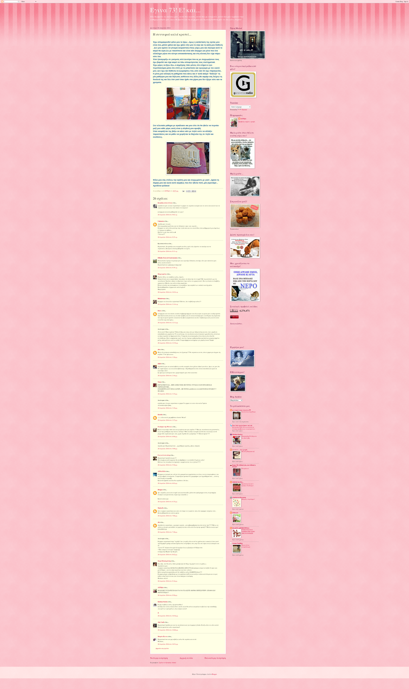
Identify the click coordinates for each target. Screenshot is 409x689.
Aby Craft (161, 622)
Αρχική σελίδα (186, 658)
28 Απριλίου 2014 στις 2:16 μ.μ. (167, 375)
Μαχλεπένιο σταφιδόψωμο (246, 546)
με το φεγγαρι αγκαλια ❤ (241, 410)
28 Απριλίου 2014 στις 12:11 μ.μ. (168, 323)
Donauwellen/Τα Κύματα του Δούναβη (249, 437)
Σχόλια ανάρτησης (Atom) (167, 663)
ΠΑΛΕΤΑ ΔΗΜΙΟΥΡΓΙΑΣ (240, 528)
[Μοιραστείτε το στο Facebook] (193, 191)
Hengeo (160, 490)
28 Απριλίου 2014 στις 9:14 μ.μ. (167, 581)
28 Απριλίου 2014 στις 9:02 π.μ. (167, 215)
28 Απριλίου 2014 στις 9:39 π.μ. (167, 268)
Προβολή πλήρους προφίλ (246, 122)
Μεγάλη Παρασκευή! (248, 451)
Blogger (214, 674)
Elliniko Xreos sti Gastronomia (167, 258)
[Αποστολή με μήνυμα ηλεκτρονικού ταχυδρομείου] (187, 191)
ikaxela (160, 414)
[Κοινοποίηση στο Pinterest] (195, 191)
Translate (244, 110)
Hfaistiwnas (161, 298)
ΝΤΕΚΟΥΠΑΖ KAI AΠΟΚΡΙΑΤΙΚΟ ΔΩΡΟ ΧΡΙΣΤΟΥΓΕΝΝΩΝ (248, 531)
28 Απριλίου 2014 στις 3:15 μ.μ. (167, 394)
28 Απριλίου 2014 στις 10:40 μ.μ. (168, 630)
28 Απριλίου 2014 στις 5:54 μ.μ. (167, 465)
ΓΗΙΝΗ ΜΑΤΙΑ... (237, 482)
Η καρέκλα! (245, 468)
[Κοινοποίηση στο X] (191, 191)
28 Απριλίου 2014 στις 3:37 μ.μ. (167, 420)
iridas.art (235, 513)
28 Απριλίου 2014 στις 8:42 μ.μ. (167, 554)
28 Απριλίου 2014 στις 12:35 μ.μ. (168, 343)
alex (159, 349)
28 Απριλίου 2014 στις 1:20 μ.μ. (167, 357)
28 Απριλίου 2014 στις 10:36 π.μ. (168, 292)
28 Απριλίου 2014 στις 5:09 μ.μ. (167, 449)
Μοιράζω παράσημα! (248, 499)
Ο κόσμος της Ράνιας (165, 427)
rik (159, 522)
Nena (159, 382)
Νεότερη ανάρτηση (159, 658)
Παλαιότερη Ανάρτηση (215, 658)
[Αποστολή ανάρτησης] (183, 191)
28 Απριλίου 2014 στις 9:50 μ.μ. (167, 595)
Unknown (161, 221)
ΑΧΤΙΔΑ (160, 587)
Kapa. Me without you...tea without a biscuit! (244, 466)
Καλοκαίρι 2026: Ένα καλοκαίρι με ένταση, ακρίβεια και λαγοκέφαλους (243, 428)
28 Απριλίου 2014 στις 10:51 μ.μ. (168, 644)
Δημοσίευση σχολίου (162, 648)
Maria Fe (160, 508)
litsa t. (160, 311)
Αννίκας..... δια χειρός (239, 450)
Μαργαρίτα (162, 274)
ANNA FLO (161, 471)
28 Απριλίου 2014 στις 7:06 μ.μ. (167, 516)
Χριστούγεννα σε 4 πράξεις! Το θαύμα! (247, 485)
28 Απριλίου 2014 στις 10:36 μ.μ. (168, 616)
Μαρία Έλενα (163, 636)
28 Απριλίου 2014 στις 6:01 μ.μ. (167, 483)
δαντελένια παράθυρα (249, 412)
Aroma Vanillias (237, 543)
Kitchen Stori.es (237, 434)
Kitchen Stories (163, 602)
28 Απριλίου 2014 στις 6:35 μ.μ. (167, 502)
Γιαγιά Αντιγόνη (164, 455)
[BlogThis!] (189, 191)
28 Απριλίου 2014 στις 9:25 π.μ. (167, 237)
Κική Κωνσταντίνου (165, 203)
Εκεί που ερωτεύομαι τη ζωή (242, 425)
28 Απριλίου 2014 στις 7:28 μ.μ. (167, 532)
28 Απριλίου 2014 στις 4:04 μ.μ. (167, 436)
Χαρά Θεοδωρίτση (164, 561)
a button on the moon (239, 497)
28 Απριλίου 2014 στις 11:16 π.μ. (168, 304)
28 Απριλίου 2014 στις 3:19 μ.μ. (167, 408)
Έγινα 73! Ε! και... (175, 10)
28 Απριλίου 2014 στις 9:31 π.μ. (167, 251)
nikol (159, 364)
